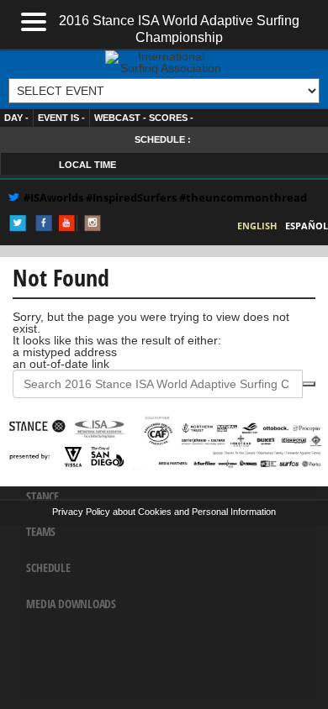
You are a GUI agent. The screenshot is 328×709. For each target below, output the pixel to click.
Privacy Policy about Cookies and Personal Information (164, 512)
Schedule (48, 567)
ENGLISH (257, 225)
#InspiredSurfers (132, 198)
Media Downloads (71, 603)
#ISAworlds (53, 198)
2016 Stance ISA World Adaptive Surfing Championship (179, 27)
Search (308, 383)
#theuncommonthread (243, 198)
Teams (41, 531)
